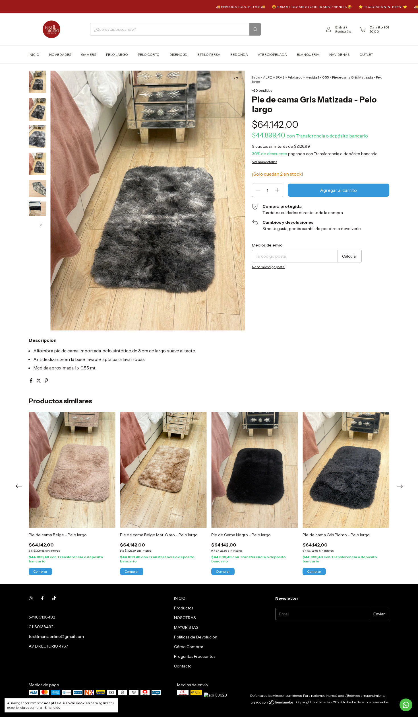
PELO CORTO (149, 54)
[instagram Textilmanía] (31, 598)
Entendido (52, 708)
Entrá (340, 27)
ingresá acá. (335, 695)
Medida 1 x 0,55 (317, 77)
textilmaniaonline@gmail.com (56, 636)
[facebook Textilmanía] (42, 598)
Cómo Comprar (188, 646)
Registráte (343, 31)
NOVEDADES (60, 54)
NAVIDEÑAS (339, 54)
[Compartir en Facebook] (31, 380)
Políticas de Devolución (195, 637)
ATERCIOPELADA (272, 54)
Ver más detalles (264, 162)
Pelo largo (294, 77)
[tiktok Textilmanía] (54, 598)
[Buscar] (255, 29)
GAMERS (88, 54)
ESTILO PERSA (208, 54)
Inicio (34, 54)
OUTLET (366, 54)
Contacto (183, 666)
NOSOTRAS (185, 617)
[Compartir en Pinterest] (46, 380)
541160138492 (42, 617)
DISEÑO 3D (178, 54)
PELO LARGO (117, 54)
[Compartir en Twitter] (39, 380)
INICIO (179, 598)
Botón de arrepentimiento (366, 695)
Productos (183, 608)
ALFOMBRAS (273, 77)
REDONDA (239, 54)
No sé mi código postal (268, 267)
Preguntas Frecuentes (194, 656)
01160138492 (41, 626)
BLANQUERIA (308, 54)
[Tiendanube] (272, 703)
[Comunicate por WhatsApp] (406, 704)
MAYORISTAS (186, 627)
